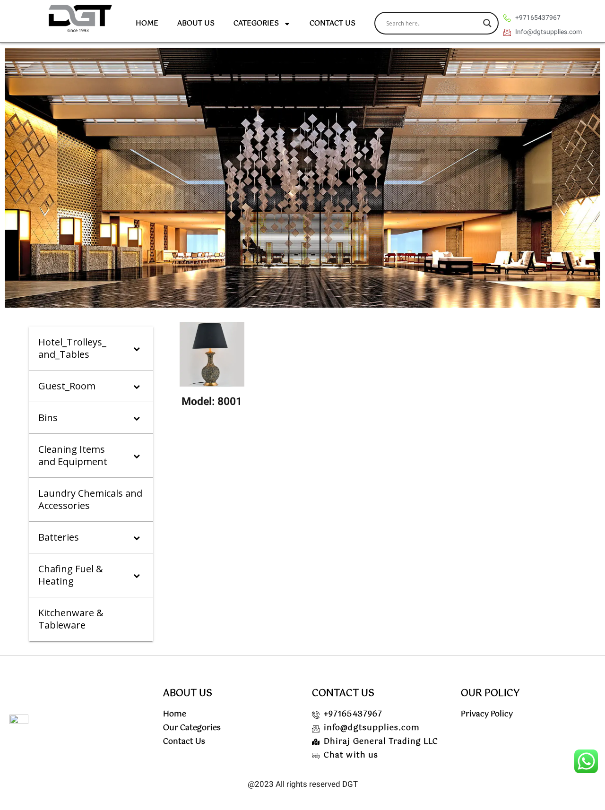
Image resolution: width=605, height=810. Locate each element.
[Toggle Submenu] (136, 348)
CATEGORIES (256, 23)
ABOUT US (196, 23)
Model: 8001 (212, 401)
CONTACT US (332, 23)
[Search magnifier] (487, 23)
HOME (147, 23)
